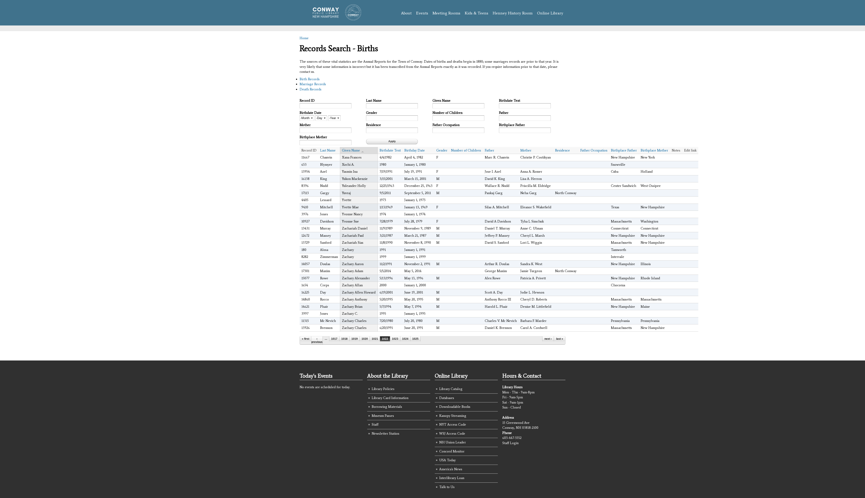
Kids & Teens (476, 13)
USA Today (447, 460)
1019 (354, 338)
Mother (305, 125)
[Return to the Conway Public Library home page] (335, 18)
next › (548, 338)
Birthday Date (414, 150)
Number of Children (447, 113)
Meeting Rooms (446, 13)
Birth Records (310, 79)
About (406, 13)
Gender (371, 113)
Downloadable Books (454, 407)
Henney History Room (513, 13)
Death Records (310, 89)
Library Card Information (390, 398)
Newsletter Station (385, 433)
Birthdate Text (509, 101)
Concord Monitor (451, 451)
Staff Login (510, 443)
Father (503, 113)
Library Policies (383, 389)
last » (559, 338)
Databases (446, 398)
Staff (375, 424)
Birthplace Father (512, 125)
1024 (405, 338)
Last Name (374, 101)
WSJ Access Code (452, 433)
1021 (375, 338)
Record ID (307, 101)
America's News (450, 469)
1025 (415, 338)
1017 (334, 338)
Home (304, 38)
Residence (373, 125)
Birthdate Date (310, 113)
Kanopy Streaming (452, 416)
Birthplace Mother (313, 137)
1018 (344, 338)
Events (422, 13)
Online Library (550, 13)
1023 (395, 338)
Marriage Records (313, 84)
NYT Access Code (452, 424)
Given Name (441, 101)
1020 (365, 338)
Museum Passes (383, 416)
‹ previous (317, 340)
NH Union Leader (452, 442)
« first (305, 338)
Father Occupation (446, 125)
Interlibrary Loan (451, 478)
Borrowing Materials (387, 407)
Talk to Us (447, 487)
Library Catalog (450, 389)
